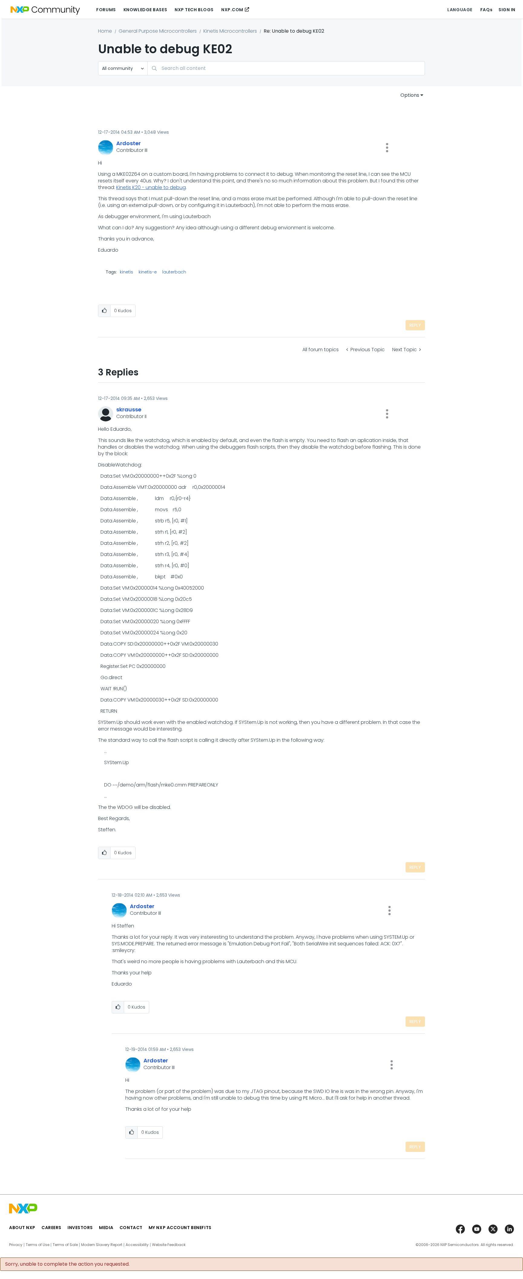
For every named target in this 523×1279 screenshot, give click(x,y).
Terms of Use (37, 1245)
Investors (80, 1228)
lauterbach (174, 272)
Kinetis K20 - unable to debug (151, 187)
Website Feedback (169, 1245)
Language (459, 10)
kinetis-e (148, 272)
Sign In (506, 10)
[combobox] (286, 68)
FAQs (486, 10)
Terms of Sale (65, 1245)
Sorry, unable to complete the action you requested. (67, 1264)
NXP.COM (232, 10)
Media (106, 1228)
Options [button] (409, 95)
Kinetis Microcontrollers (230, 31)
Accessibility (137, 1245)
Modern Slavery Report (101, 1245)
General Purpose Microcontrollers (158, 31)
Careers (51, 1228)
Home (105, 31)
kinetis (126, 272)
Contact (131, 1228)
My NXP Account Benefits (180, 1228)
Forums (106, 10)
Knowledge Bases (145, 10)
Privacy (15, 1245)
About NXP (22, 1228)
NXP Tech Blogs (194, 10)
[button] (387, 147)
